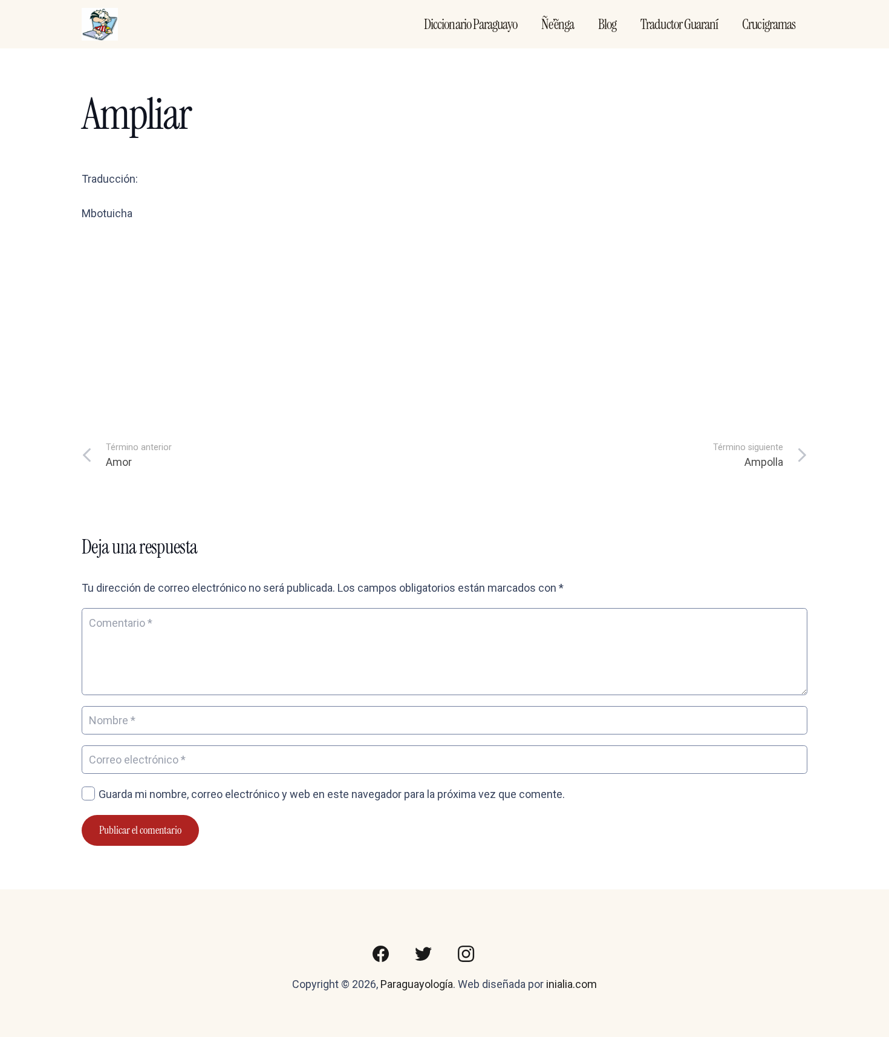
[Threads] (508, 954)
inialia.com (571, 984)
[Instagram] (465, 954)
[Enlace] (100, 24)
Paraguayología (416, 984)
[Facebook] (381, 954)
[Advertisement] (444, 323)
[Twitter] (423, 954)
